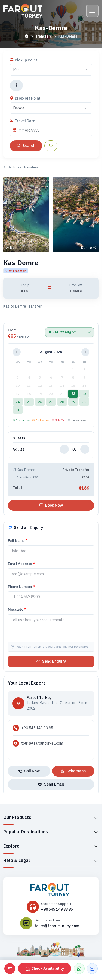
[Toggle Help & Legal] (96, 861)
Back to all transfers (23, 167)
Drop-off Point (28, 98)
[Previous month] (17, 352)
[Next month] (85, 352)
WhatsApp (76, 770)
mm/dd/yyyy (29, 130)
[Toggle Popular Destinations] (96, 832)
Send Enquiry (54, 661)
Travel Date (25, 120)
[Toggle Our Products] (96, 817)
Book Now (54, 505)
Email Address (21, 563)
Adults (18, 449)
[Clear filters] (50, 145)
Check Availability (47, 968)
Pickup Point (26, 60)
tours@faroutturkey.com (42, 743)
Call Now (32, 770)
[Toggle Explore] (96, 846)
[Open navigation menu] (92, 11)
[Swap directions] (16, 85)
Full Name (17, 540)
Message (17, 609)
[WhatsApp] (79, 968)
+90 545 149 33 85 (37, 727)
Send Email (54, 784)
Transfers (43, 36)
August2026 (51, 352)
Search (29, 145)
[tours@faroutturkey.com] (92, 968)
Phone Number (21, 586)
